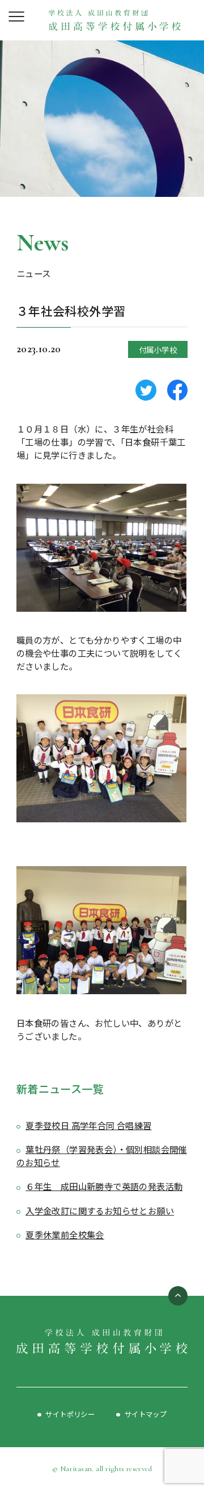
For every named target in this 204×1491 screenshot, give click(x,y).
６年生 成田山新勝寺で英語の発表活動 (104, 1186)
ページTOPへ (178, 1296)
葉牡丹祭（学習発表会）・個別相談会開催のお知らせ (101, 1155)
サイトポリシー (70, 1414)
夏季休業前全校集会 (65, 1234)
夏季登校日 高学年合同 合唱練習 (88, 1125)
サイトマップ (146, 1414)
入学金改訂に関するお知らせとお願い (100, 1210)
